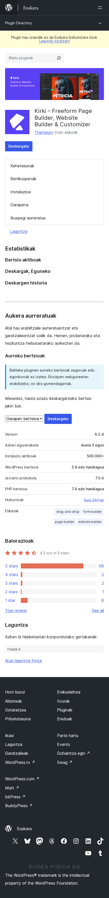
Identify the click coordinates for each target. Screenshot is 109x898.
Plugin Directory (18, 23)
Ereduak (64, 718)
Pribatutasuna (18, 718)
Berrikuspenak (23, 178)
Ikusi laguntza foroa (23, 660)
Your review (16, 610)
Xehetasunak (22, 165)
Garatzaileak (16, 753)
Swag (64, 762)
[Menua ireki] (101, 7)
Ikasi (9, 735)
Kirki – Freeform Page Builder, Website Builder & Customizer (63, 118)
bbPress (15, 796)
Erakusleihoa (68, 692)
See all (98, 610)
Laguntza (18, 231)
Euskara (24, 828)
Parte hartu (67, 735)
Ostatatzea (15, 709)
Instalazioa (20, 191)
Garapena (19, 204)
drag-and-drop (67, 512)
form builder (92, 512)
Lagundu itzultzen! (54, 41)
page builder (64, 522)
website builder (90, 522)
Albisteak (13, 701)
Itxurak (63, 701)
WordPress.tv (20, 762)
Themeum (43, 132)
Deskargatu (18, 146)
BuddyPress (19, 805)
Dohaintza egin (73, 753)
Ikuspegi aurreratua (27, 217)
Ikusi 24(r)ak (94, 500)
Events (63, 744)
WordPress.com (22, 778)
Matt (12, 787)
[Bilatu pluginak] (59, 58)
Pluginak (64, 709)
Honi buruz (15, 692)
